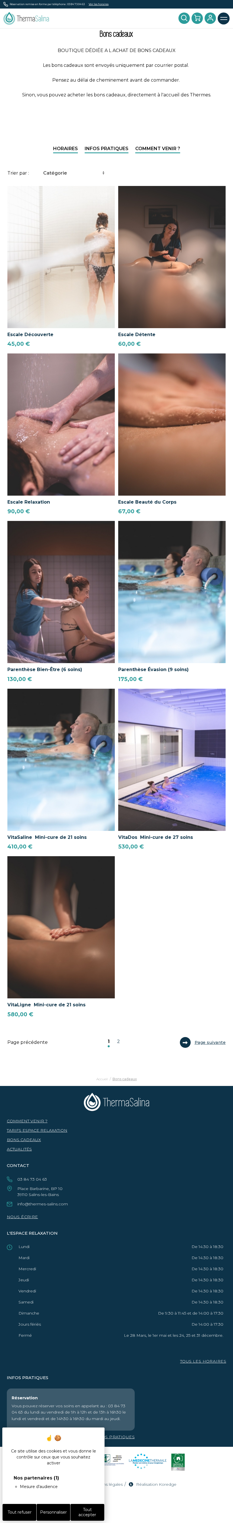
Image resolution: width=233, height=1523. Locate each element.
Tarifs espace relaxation (37, 1130)
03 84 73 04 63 (76, 4)
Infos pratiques (106, 148)
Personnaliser (53, 1512)
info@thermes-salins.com (42, 1204)
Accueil (102, 1079)
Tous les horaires (203, 1361)
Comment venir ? (157, 148)
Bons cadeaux (24, 1139)
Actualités (19, 1149)
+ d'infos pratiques (110, 1436)
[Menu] (224, 18)
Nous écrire (22, 1216)
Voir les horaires (99, 4)
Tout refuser (20, 1512)
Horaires (65, 148)
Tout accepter (87, 1512)
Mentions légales (106, 1484)
